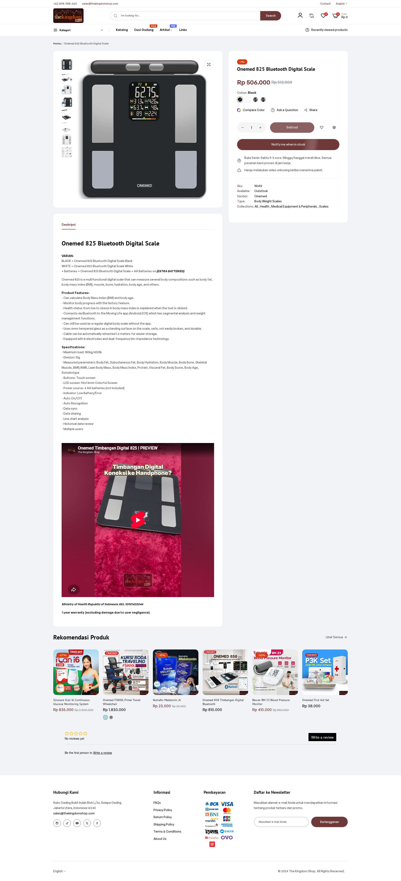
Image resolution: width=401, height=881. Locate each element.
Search (271, 15)
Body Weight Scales (268, 201)
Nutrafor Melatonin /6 (167, 700)
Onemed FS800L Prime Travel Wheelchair (121, 702)
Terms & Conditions (167, 831)
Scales (324, 206)
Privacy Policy (163, 810)
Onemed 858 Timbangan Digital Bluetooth (223, 702)
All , (257, 206)
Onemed (260, 196)
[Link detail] (57, 823)
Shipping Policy (164, 824)
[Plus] (260, 127)
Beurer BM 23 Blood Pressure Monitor (271, 702)
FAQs (157, 802)
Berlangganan (329, 822)
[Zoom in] (209, 64)
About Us (160, 838)
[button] (321, 127)
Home (57, 43)
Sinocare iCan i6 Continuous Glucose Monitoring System (71, 702)
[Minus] (242, 127)
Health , (265, 206)
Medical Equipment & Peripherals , (295, 206)
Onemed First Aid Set (315, 700)
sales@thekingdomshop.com (74, 813)
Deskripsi (69, 224)
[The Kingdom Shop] (68, 15)
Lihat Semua (334, 637)
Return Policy (163, 817)
